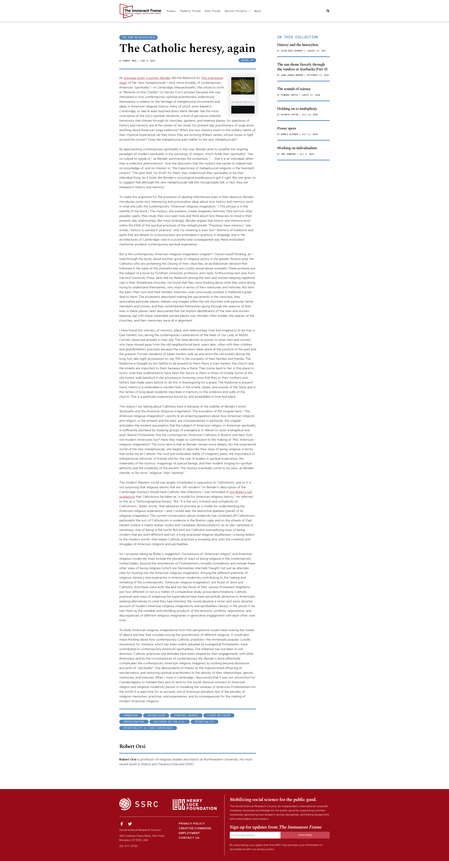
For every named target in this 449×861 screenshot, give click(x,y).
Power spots (286, 128)
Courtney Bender (158, 78)
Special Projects (235, 10)
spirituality (204, 721)
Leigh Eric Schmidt (292, 50)
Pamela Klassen (289, 134)
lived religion (219, 715)
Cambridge (131, 715)
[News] (121, 824)
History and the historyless (297, 45)
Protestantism (134, 721)
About (257, 10)
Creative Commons (195, 828)
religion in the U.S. (169, 721)
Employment (189, 833)
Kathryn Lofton (289, 114)
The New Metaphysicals (138, 37)
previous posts (134, 78)
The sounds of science (294, 89)
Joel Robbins (288, 154)
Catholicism (156, 715)
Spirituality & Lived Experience (148, 728)
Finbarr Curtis (289, 95)
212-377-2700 (128, 846)
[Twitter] (130, 824)
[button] (248, 10)
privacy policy (265, 849)
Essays (171, 10)
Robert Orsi (129, 60)
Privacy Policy (192, 823)
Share (246, 60)
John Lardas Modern (292, 75)
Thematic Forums (190, 10)
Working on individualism (297, 148)
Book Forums (212, 10)
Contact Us (189, 837)
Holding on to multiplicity (297, 109)
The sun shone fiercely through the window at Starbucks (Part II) (302, 67)
